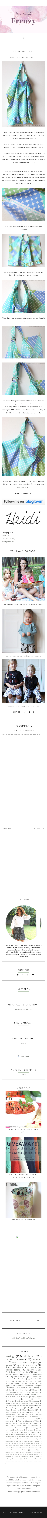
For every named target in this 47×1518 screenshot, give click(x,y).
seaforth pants (26, 1459)
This (22, 404)
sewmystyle (29, 1414)
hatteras (8, 1450)
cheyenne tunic (24, 1423)
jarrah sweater (17, 1450)
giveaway (18, 1381)
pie (38, 1412)
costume (36, 1423)
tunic (20, 1377)
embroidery (9, 1428)
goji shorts (26, 1448)
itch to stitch (21, 1412)
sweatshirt (35, 1392)
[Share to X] (25, 712)
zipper (18, 1419)
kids (25, 1362)
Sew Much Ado (7, 536)
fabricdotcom (34, 1401)
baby (11, 1377)
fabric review (31, 1365)
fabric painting (11, 1392)
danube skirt (29, 1443)
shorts (20, 1367)
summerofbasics (21, 1417)
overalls (38, 1405)
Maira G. (40, 1512)
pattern (9, 1365)
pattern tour (33, 1379)
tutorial (33, 1367)
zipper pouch (10, 1436)
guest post (19, 1383)
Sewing (23, 1043)
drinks (37, 1443)
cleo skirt (8, 1443)
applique (9, 1385)
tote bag (28, 1408)
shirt (14, 1362)
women (37, 1359)
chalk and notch (22, 1401)
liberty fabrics (15, 1452)
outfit (15, 1454)
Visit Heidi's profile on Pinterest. (23, 1338)
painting (22, 1454)
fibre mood (9, 1445)
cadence (37, 1441)
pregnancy (9, 1414)
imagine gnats (28, 1397)
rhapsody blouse (34, 1456)
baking (36, 1388)
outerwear (9, 1379)
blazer (24, 1410)
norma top (9, 1454)
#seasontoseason (29, 1419)
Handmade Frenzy (17, 1512)
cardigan (29, 1381)
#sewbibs (11, 1401)
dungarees (34, 1425)
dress (8, 1367)
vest (32, 1403)
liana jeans (29, 1430)
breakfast (18, 1441)
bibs (37, 1421)
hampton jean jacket (12, 1405)
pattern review (15, 1359)
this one (41, 404)
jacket (24, 1405)
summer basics (22, 1461)
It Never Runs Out (35, 1394)
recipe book (23, 1432)
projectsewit (26, 1399)
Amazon (23, 1074)
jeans (21, 1392)
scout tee (17, 1459)
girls (35, 1362)
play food (15, 1456)
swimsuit (35, 1417)
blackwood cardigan (33, 1439)
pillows (8, 1456)
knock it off (33, 1450)
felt (38, 1410)
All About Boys (22, 1394)
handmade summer (23, 1385)
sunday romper (22, 1434)
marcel (29, 1452)
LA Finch (36, 1408)
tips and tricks (34, 1434)
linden (23, 1452)
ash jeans (30, 1421)
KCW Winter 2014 (14, 1397)
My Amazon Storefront (23, 1009)
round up (19, 1414)
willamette (9, 1419)
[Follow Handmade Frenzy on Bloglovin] (23, 504)
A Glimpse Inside (8, 542)
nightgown (37, 1452)
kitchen (26, 1450)
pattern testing (13, 1369)
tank (35, 1372)
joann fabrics (32, 1377)
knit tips (8, 1390)
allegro (8, 1410)
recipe (8, 1381)
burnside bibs (28, 1441)
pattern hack (21, 1379)
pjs (28, 1392)
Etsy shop (20, 487)
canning (31, 1410)
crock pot (9, 1425)
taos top (25, 1403)
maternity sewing (14, 1399)
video (39, 1461)
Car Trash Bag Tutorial (23, 1220)
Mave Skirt (20, 1436)
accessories (33, 1383)
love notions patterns (22, 1390)
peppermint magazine (33, 1454)
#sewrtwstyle (10, 1394)
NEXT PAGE (8, 829)
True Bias (21, 1421)
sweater (8, 1374)
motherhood (15, 1403)
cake (7, 1423)
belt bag (21, 1439)
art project (16, 1410)
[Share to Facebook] (29, 712)
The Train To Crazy (8, 539)
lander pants (19, 1430)
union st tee (37, 1399)
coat (15, 1443)
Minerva (19, 1388)
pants (25, 1372)
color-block (26, 1374)
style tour (36, 1459)
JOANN (28, 1388)
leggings (31, 1412)
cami (13, 1423)
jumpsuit (38, 1397)
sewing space (10, 1434)
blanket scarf (9, 1441)
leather (31, 1405)
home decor (10, 1412)
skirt (16, 1374)
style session (18, 1408)
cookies (21, 1443)
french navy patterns (22, 1445)
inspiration (32, 1428)
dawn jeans (21, 1425)
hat (7, 1403)
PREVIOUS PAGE (37, 829)
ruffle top (8, 1459)
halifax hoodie (21, 1428)
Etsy (37, 1403)
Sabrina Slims (29, 1436)
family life (37, 1374)
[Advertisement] (23, 806)
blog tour (35, 1390)
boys (19, 1365)
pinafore (13, 1432)
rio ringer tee (34, 1432)
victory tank (32, 1461)
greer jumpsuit (35, 1448)
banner (14, 1439)
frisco (33, 1445)
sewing (10, 1356)
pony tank (24, 1456)
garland (18, 1448)
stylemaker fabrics (11, 1461)
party (9, 1408)
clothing (28, 1356)
